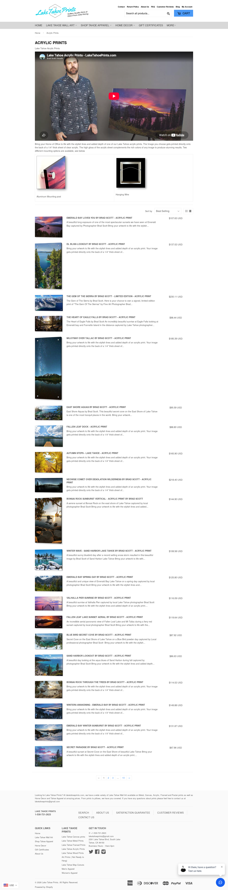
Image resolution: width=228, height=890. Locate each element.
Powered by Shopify (44, 886)
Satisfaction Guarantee (133, 812)
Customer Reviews (165, 6)
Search (83, 812)
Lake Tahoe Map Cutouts (73, 864)
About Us (145, 6)
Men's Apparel (68, 868)
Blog (178, 6)
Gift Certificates (151, 25)
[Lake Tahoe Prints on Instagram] (103, 852)
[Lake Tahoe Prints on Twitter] (91, 852)
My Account (187, 6)
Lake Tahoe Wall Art (60, 25)
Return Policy (133, 6)
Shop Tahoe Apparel (95, 25)
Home (38, 25)
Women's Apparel (69, 872)
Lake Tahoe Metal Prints (73, 840)
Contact (121, 6)
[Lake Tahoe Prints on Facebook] (97, 852)
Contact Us (86, 817)
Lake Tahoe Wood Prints (73, 852)
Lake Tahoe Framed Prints (73, 844)
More (170, 25)
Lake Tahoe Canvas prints (73, 836)
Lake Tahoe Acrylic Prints (73, 848)
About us (102, 812)
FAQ (153, 6)
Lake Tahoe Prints (45, 811)
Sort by (148, 211)
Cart (186, 13)
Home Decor (124, 25)
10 (123, 777)
